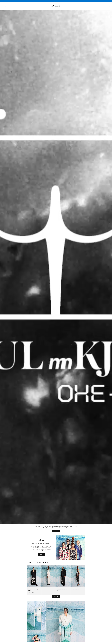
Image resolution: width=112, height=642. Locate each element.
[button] (2, 6)
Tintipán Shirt (46, 589)
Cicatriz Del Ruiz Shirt (62, 589)
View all (56, 596)
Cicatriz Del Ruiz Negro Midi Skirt (33, 589)
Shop (41, 554)
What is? (56, 531)
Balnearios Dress (76, 589)
